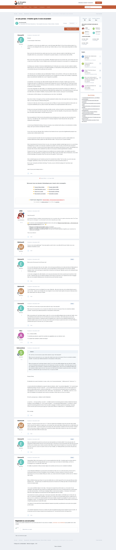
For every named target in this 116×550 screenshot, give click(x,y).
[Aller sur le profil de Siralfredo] (83, 71)
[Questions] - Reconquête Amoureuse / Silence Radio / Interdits (45, 24)
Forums (25, 7)
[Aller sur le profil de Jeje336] (83, 78)
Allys (20, 330)
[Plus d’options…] (76, 35)
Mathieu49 (21, 242)
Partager (65, 23)
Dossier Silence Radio (39, 187)
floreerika (88, 88)
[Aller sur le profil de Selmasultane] (21, 353)
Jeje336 (88, 81)
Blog (30, 7)
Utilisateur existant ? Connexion (85, 2)
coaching (57, 202)
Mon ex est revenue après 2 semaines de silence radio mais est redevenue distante (91, 79)
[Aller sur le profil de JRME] (21, 216)
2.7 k (21, 342)
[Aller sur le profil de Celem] (83, 56)
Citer (31, 173)
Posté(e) (33, 35)
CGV (36, 543)
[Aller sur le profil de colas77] (83, 64)
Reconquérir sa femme (54, 191)
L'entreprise (42, 7)
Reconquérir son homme (40, 193)
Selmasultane (21, 348)
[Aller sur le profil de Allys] (21, 335)
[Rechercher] (100, 7)
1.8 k (21, 359)
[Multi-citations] (28, 173)
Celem (87, 58)
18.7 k (21, 222)
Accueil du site (18, 7)
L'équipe (35, 7)
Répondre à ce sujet (71, 28)
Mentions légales (30, 543)
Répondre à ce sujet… (27, 529)
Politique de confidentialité (20, 543)
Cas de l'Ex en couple (54, 189)
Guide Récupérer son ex (40, 189)
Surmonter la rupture (53, 193)
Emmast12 (23, 22)
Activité (48, 7)
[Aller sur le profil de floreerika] (83, 86)
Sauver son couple (39, 191)
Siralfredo (88, 72)
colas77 (88, 65)
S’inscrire (99, 2)
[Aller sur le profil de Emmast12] (16, 23)
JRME (20, 211)
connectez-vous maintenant (58, 522)
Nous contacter (58, 546)
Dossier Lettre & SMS (53, 187)
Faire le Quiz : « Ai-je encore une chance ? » (54, 199)
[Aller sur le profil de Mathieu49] (21, 247)
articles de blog (44, 202)
